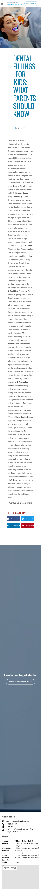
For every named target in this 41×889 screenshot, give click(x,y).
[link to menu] (4, 3)
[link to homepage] (14, 3)
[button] (13, 518)
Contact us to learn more (20, 502)
